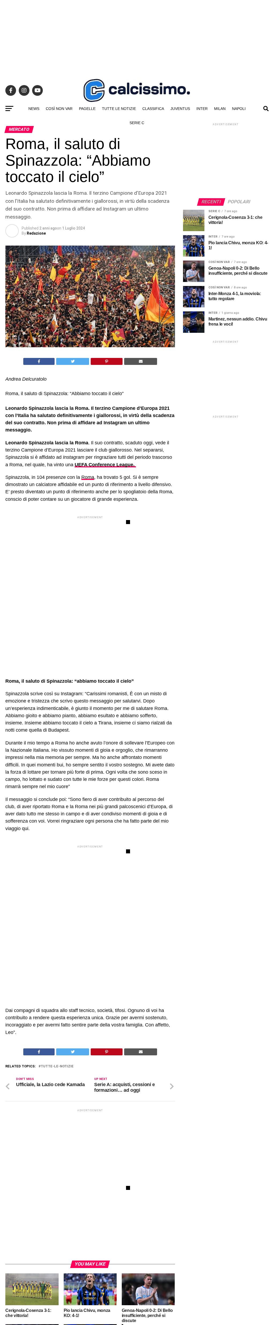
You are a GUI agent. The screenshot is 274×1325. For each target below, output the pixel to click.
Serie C (137, 123)
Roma (87, 477)
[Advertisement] (137, 37)
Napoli (239, 108)
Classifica (153, 108)
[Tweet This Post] (72, 361)
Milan (220, 108)
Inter (202, 108)
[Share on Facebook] (39, 361)
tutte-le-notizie (57, 1066)
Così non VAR (59, 108)
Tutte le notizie (119, 108)
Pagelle (87, 108)
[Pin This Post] (107, 361)
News (33, 108)
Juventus (180, 108)
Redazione (36, 233)
